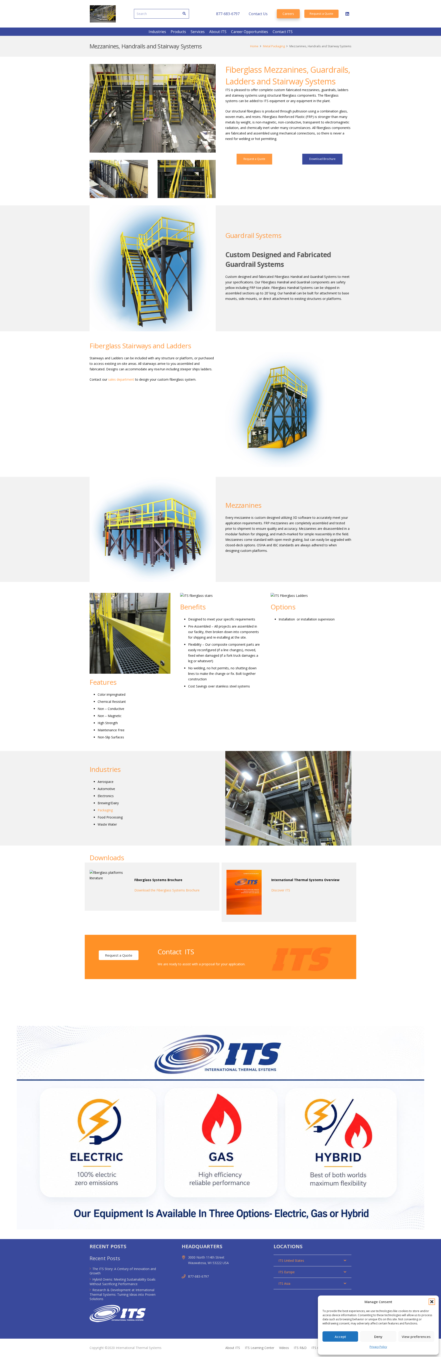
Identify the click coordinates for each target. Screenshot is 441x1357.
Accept (340, 1336)
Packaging (105, 810)
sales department (121, 379)
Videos (284, 1348)
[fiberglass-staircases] (153, 108)
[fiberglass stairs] (119, 179)
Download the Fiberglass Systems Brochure (167, 890)
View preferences (416, 1336)
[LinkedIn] (347, 14)
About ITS (232, 1348)
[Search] (184, 13)
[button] (432, 1301)
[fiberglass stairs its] (187, 179)
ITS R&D (300, 1348)
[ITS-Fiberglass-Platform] (288, 798)
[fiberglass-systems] (107, 875)
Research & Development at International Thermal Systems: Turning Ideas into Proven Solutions (122, 1294)
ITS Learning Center (259, 1348)
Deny (378, 1336)
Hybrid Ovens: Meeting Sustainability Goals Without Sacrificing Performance (122, 1281)
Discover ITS (280, 890)
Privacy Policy (378, 1347)
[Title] (103, 13)
